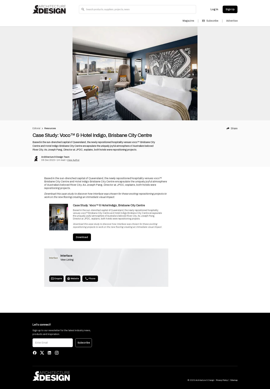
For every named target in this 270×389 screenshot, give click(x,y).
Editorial (36, 128)
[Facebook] (34, 353)
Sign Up (230, 9)
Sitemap (234, 380)
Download (82, 237)
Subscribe (212, 20)
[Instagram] (57, 353)
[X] (42, 353)
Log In (214, 9)
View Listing (67, 259)
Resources (50, 128)
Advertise (232, 20)
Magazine (188, 20)
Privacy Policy (222, 380)
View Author (73, 160)
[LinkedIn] (49, 353)
